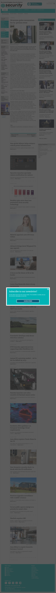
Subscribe (28, 301)
